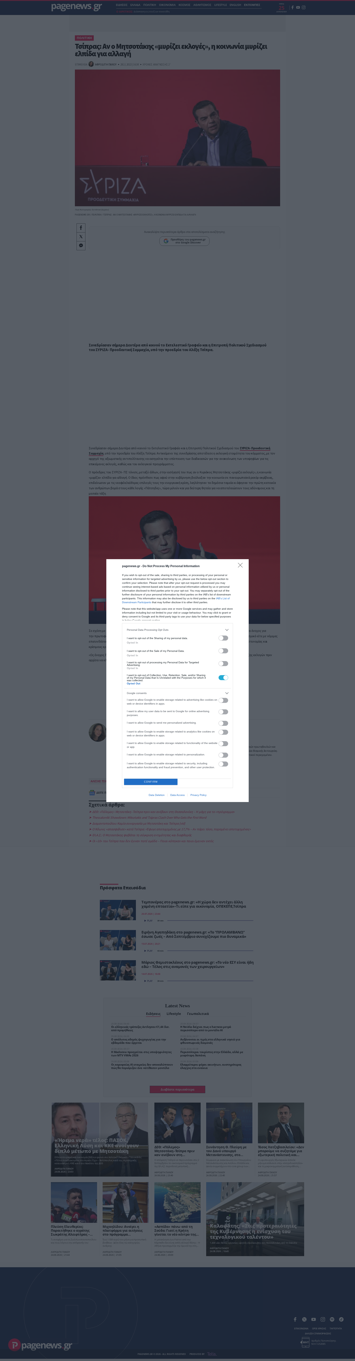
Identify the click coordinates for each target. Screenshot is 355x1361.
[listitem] (177, 630)
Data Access (177, 795)
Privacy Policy (198, 795)
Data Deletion (157, 795)
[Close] (241, 566)
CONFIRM (151, 781)
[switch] (223, 638)
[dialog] (177, 680)
